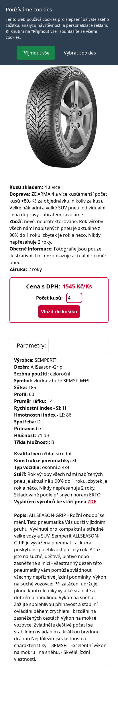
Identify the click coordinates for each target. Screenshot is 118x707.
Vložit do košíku (59, 311)
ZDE (92, 501)
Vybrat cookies (80, 53)
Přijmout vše (36, 53)
